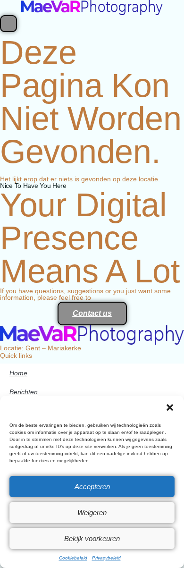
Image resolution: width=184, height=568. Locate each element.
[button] (170, 407)
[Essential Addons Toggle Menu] (8, 23)
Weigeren (92, 513)
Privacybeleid (106, 557)
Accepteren (92, 487)
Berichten (23, 392)
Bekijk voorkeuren (92, 538)
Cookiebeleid (73, 557)
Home (18, 373)
